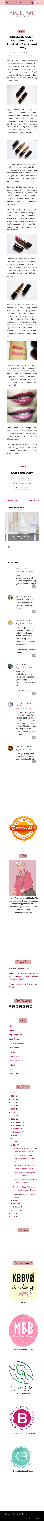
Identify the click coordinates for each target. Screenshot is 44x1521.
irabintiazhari (23, 747)
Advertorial (13, 1026)
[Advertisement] (23, 937)
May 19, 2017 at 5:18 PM (24, 750)
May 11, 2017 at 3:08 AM (24, 571)
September (17, 1132)
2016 (13, 1213)
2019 (13, 1112)
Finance (12, 1052)
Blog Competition (15, 1035)
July (14, 1138)
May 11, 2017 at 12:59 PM (25, 599)
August (16, 1135)
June (15, 1142)
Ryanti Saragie (23, 621)
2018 (13, 1116)
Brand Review (14, 1039)
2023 (13, 1099)
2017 (13, 1119)
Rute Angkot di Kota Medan (19, 968)
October (16, 1129)
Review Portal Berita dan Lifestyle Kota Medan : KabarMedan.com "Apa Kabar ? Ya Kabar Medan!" (23, 976)
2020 (13, 1109)
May (14, 1145)
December (17, 1122)
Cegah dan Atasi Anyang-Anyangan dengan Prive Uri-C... (24, 1158)
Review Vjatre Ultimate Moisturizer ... (20, 537)
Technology (13, 1065)
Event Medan (14, 1048)
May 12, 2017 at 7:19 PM (24, 709)
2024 (13, 1096)
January (16, 1210)
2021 (13, 1106)
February (16, 1207)
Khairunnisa (22, 665)
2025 (13, 1093)
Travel (11, 1069)
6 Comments (28, 56)
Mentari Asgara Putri (24, 704)
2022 (13, 1103)
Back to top (32, 1518)
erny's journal (23, 596)
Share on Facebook (23, 478)
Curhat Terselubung (16, 1043)
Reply (34, 586)
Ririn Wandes (22, 568)
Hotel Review (14, 1056)
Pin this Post (23, 487)
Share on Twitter (23, 483)
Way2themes (23, 1514)
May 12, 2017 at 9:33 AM (24, 668)
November (17, 1125)
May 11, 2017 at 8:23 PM (24, 624)
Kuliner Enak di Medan (17, 1061)
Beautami (21, 31)
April (15, 1200)
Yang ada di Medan (16, 1073)
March (15, 1203)
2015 (13, 1217)
